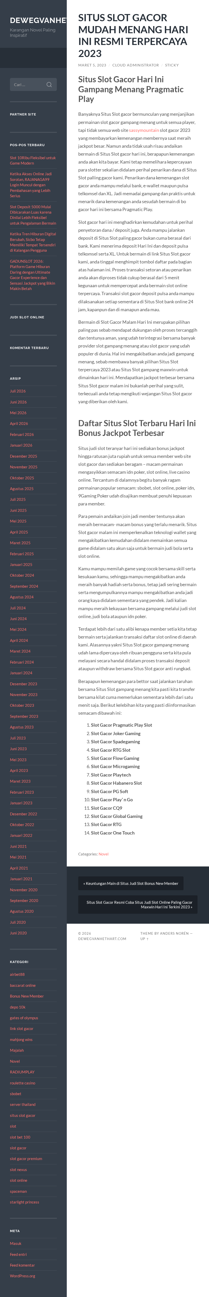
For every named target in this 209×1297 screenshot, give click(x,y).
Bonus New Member (27, 996)
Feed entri (18, 1254)
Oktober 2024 (22, 575)
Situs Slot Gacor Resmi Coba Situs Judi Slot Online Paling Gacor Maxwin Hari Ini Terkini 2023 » (139, 904)
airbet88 (17, 974)
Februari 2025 (22, 553)
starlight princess (24, 1202)
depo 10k (17, 1007)
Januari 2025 (21, 564)
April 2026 (19, 423)
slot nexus (18, 1169)
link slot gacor (21, 1028)
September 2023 (24, 716)
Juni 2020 (18, 933)
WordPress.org (22, 1275)
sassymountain (144, 130)
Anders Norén (174, 933)
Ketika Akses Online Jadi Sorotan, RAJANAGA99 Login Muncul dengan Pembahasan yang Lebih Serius (31, 184)
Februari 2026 (22, 434)
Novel (15, 1061)
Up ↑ (144, 939)
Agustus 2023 (22, 727)
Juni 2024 (18, 618)
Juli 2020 (18, 922)
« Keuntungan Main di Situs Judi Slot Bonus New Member (130, 883)
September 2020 (24, 900)
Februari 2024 (22, 662)
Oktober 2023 (22, 705)
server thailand (22, 1104)
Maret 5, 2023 (92, 65)
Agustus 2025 (22, 488)
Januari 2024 (21, 672)
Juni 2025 (18, 510)
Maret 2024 (20, 651)
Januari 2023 (21, 803)
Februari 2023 (22, 792)
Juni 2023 (18, 748)
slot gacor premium (26, 1158)
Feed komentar (22, 1265)
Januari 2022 (21, 835)
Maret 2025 (20, 542)
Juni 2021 (18, 846)
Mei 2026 (18, 412)
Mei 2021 (18, 857)
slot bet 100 (20, 1137)
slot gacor (18, 1147)
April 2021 (19, 868)
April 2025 (19, 532)
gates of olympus (24, 1017)
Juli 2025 (18, 499)
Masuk (15, 1243)
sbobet (15, 1093)
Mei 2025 (18, 521)
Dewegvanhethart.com (61, 20)
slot (13, 1126)
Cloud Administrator (135, 65)
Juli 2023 (18, 738)
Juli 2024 (18, 608)
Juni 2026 (18, 402)
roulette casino (22, 1083)
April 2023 (19, 770)
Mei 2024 (18, 629)
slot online (18, 1180)
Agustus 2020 (22, 911)
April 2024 (19, 640)
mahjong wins (21, 1039)
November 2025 (23, 467)
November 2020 (23, 889)
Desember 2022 (23, 814)
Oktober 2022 (22, 824)
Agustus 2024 (22, 597)
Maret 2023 (20, 781)
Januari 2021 (21, 878)
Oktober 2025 (22, 478)
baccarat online (23, 985)
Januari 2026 (21, 445)
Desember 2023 (23, 683)
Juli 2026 (18, 391)
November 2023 (23, 694)
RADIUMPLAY (22, 1072)
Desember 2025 (23, 456)
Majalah (17, 1050)
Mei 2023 (18, 759)
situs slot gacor (22, 1115)
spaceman (18, 1191)
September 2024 (24, 586)
